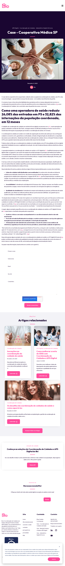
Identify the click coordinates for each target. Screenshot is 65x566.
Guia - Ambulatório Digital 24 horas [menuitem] (41, 534)
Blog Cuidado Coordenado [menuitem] (40, 520)
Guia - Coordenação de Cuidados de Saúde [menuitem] (43, 525)
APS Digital (15, 28)
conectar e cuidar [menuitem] (27, 524)
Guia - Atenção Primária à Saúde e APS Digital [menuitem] (43, 529)
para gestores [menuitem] (26, 530)
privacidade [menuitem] (26, 532)
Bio (35, 87)
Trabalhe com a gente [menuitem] (56, 526)
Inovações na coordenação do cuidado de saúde (15, 353)
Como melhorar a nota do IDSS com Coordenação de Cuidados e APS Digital (46, 354)
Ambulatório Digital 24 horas (44, 28)
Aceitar (54, 559)
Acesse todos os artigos (32, 430)
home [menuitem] (24, 519)
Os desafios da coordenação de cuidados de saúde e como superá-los (30, 406)
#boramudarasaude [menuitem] (28, 522)
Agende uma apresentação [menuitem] (54, 520)
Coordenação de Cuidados (27, 28)
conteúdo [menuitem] (25, 527)
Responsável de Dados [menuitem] (56, 523)
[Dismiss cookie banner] (59, 547)
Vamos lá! (32, 465)
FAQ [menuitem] (24, 535)
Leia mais (13, 373)
